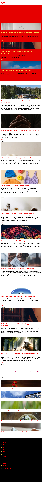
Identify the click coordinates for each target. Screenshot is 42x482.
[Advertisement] (21, 15)
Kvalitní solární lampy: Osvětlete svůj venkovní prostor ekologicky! (18, 399)
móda (2, 59)
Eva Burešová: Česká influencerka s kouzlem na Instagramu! (17, 431)
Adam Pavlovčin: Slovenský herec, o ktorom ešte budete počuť (19, 353)
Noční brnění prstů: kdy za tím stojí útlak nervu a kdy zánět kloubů (21, 130)
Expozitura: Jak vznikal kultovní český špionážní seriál (17, 241)
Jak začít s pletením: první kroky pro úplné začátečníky (17, 158)
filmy (2, 40)
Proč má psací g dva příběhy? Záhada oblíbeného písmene (18, 213)
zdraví (2, 139)
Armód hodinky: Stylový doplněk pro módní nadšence (15, 410)
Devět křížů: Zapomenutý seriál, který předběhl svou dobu (18, 296)
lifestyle (2, 111)
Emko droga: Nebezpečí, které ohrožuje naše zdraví (16, 70)
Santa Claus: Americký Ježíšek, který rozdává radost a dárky (17, 388)
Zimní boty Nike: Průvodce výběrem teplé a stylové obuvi (17, 268)
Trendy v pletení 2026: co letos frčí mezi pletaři (15, 185)
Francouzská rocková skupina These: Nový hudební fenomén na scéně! (19, 420)
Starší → (39, 371)
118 (30, 371)
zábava (2, 194)
